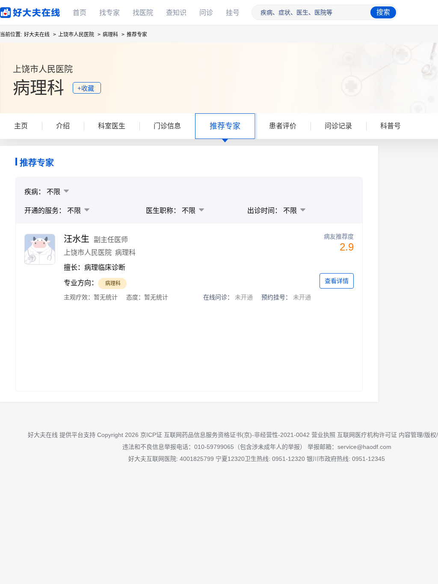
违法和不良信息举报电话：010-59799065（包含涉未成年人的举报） (214, 446)
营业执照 (323, 434)
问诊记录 (338, 126)
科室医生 (111, 126)
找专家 (109, 12)
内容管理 (411, 434)
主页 (21, 126)
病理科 (110, 35)
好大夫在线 (17, 11)
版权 (430, 434)
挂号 (233, 12)
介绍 (63, 126)
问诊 (206, 12)
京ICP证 (151, 434)
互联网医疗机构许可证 (367, 434)
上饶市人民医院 (76, 35)
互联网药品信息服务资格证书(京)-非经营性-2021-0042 (237, 434)
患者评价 (282, 126)
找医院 (143, 12)
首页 (79, 12)
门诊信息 (167, 126)
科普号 (390, 126)
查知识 (176, 12)
